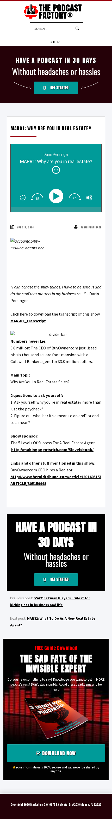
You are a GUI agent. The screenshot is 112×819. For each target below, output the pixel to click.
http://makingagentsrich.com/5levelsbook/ (52, 449)
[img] (56, 170)
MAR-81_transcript (28, 320)
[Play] (57, 196)
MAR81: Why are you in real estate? (50, 128)
